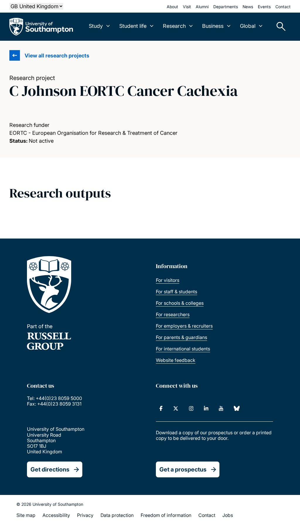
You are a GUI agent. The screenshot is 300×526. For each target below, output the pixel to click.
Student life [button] (132, 26)
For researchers (173, 314)
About (172, 6)
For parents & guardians (181, 337)
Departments (225, 6)
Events (264, 6)
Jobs (227, 515)
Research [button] (174, 26)
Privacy (85, 515)
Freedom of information (166, 515)
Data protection (117, 515)
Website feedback (175, 360)
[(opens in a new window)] (161, 408)
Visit (187, 6)
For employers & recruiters (184, 326)
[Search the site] (279, 26)
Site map (25, 515)
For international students (183, 349)
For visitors (167, 280)
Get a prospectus (183, 469)
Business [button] (213, 26)
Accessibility (56, 515)
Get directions (49, 469)
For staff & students (176, 292)
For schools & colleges (180, 303)
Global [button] (247, 26)
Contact (283, 6)
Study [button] (96, 26)
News (248, 6)
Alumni (202, 6)
